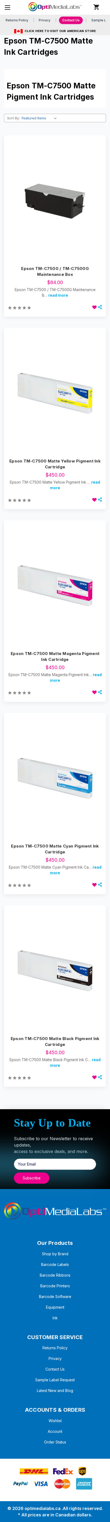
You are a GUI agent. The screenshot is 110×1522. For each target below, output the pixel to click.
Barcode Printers (55, 1286)
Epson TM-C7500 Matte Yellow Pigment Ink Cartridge (55, 464)
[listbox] (40, 118)
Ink (55, 1318)
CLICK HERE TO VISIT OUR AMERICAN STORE (60, 31)
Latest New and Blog (55, 1390)
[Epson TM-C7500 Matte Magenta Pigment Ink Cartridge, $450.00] (55, 586)
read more (58, 295)
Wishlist (55, 1420)
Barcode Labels (55, 1264)
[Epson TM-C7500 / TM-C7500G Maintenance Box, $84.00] (55, 201)
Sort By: (13, 118)
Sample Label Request (55, 1380)
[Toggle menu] (7, 7)
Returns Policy (17, 20)
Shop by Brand (55, 1254)
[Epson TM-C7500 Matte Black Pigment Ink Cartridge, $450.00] (55, 971)
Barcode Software (55, 1296)
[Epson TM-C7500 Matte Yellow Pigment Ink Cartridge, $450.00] (55, 393)
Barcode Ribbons (55, 1275)
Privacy (44, 20)
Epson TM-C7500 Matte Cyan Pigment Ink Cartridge (55, 849)
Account (55, 1431)
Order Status (55, 1442)
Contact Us (71, 20)
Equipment (55, 1307)
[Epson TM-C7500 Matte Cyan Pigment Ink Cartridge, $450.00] (55, 779)
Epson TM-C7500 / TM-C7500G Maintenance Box (55, 271)
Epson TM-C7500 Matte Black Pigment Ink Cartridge (55, 1041)
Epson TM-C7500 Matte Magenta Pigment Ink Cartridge (55, 656)
